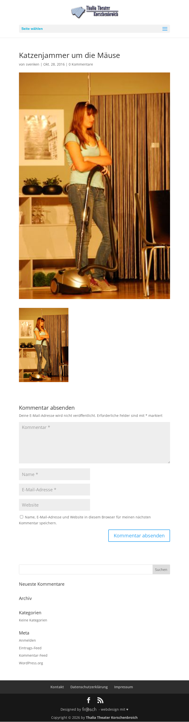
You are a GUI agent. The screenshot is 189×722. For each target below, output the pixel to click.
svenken (32, 64)
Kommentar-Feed (33, 655)
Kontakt (57, 687)
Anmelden (27, 640)
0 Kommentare (81, 64)
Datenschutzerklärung (89, 687)
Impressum (123, 687)
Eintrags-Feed (30, 648)
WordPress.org (31, 663)
